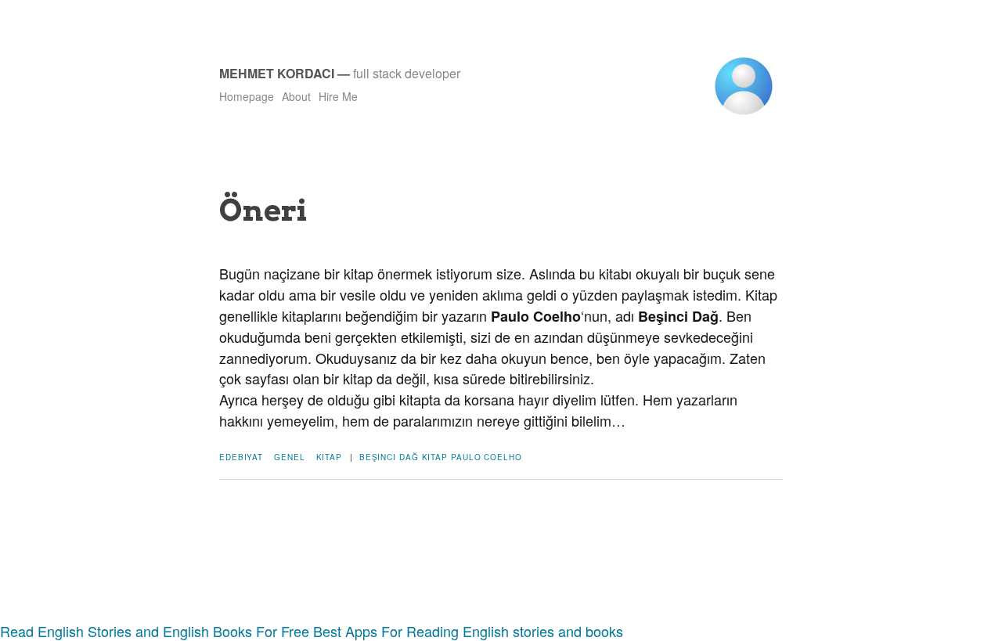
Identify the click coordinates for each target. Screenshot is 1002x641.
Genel (289, 457)
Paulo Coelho (486, 457)
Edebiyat (241, 457)
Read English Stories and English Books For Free (154, 631)
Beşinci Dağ (389, 457)
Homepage (246, 96)
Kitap (329, 457)
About (296, 96)
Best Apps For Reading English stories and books (468, 631)
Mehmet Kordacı (276, 73)
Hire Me (338, 96)
